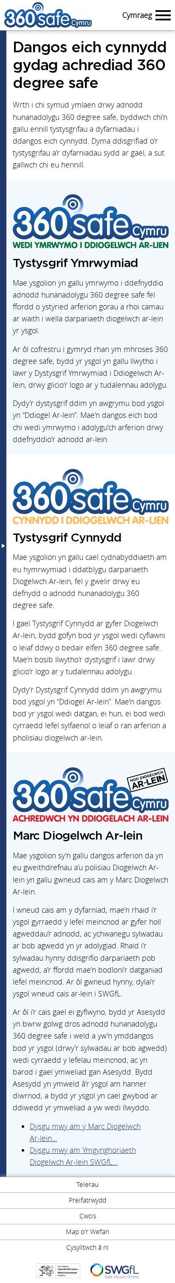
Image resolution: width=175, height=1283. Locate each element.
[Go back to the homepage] (61, 15)
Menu (162, 15)
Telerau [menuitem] (87, 1184)
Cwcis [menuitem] (87, 1216)
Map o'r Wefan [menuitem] (87, 1231)
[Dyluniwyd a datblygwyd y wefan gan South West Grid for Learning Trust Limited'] (114, 1271)
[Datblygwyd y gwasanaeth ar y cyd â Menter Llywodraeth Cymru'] (58, 1270)
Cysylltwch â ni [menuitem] (87, 1247)
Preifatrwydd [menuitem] (87, 1200)
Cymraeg (137, 15)
